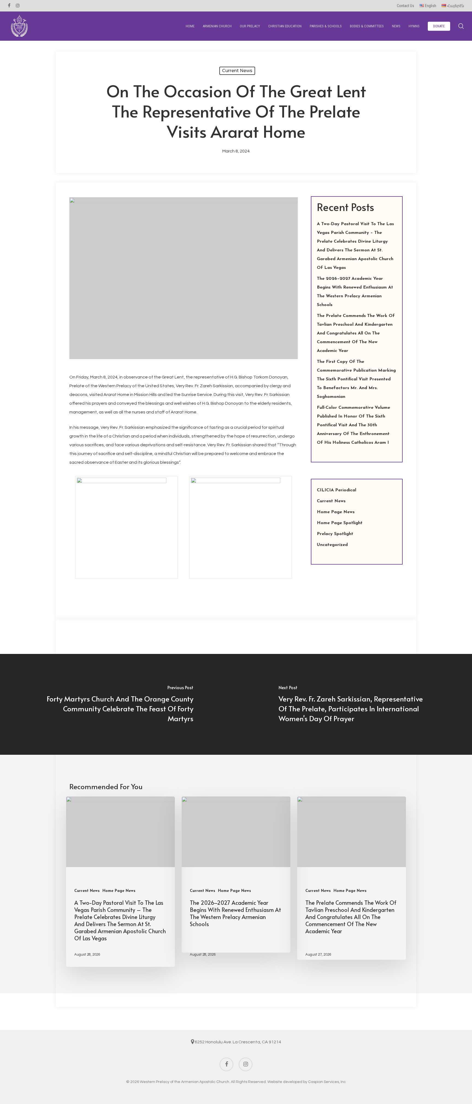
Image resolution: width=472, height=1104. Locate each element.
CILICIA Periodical (336, 490)
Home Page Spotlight (339, 523)
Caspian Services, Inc (327, 1082)
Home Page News (336, 512)
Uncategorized (332, 545)
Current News (237, 70)
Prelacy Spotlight (335, 534)
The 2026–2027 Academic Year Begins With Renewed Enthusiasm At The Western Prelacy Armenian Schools (355, 292)
